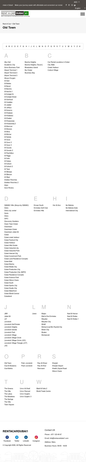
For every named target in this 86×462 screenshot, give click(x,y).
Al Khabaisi (8, 113)
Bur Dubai (28, 70)
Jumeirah (7, 321)
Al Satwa (7, 161)
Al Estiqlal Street (10, 97)
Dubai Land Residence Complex (16, 258)
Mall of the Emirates (49, 316)
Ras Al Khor (41, 365)
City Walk (51, 64)
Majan (44, 313)
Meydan (44, 319)
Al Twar (7, 169)
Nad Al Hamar (72, 313)
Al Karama (8, 110)
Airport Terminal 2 (10, 72)
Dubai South (8, 283)
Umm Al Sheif (25, 388)
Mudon (44, 332)
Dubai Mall (8, 261)
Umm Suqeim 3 (25, 396)
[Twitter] (16, 437)
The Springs (8, 399)
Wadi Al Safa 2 (41, 388)
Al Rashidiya (9, 153)
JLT (5, 319)
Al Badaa (7, 83)
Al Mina (7, 131)
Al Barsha (8, 89)
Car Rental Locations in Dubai (58, 62)
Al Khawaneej (9, 121)
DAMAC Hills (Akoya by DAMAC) (16, 205)
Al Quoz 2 (8, 142)
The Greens (8, 388)
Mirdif (44, 324)
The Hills (7, 391)
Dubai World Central (11, 293)
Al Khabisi (8, 118)
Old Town (16, 24)
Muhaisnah (46, 335)
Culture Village (53, 70)
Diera (6, 216)
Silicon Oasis (57, 371)
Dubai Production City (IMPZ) (15, 272)
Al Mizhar (7, 134)
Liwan (34, 313)
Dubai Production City (12, 269)
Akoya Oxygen (9, 78)
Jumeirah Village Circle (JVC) (15, 340)
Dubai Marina (9, 264)
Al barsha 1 (8, 91)
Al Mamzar (8, 126)
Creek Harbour (53, 67)
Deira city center (10, 210)
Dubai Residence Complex (14, 274)
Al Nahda (7, 137)
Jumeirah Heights (10, 327)
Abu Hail (7, 62)
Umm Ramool (25, 391)
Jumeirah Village (10, 335)
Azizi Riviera (9, 188)
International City (72, 210)
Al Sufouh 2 (8, 166)
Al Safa (7, 158)
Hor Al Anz (57, 205)
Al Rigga (7, 155)
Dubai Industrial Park (12, 250)
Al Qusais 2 (8, 150)
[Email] (72, 5)
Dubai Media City (10, 266)
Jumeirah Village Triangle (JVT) (15, 343)
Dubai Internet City (11, 253)
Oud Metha (8, 368)
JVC (6, 345)
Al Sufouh (7, 163)
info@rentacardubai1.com (59, 438)
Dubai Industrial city (11, 248)
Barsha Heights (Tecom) (34, 64)
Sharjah (55, 363)
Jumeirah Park (9, 332)
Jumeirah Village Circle (12, 337)
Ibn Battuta (70, 205)
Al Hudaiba (8, 102)
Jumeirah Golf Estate (12, 324)
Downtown (8, 226)
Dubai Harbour (9, 242)
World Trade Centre (43, 391)
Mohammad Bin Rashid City (52, 327)
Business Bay (30, 72)
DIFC (6, 218)
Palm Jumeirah (26, 363)
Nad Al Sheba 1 (73, 319)
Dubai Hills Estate (10, 245)
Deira (6, 208)
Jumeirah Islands (10, 329)
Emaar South (38, 205)
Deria (6, 213)
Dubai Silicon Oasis (11, 280)
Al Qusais (8, 147)
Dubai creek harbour (11, 237)
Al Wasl (7, 177)
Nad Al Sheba (72, 316)
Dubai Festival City (11, 240)
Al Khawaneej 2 (10, 123)
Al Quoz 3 (8, 145)
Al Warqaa (8, 171)
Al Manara (8, 129)
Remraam (41, 368)
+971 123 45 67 (56, 434)
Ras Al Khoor (42, 363)
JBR (6, 313)
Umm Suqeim (25, 394)
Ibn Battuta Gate (72, 208)
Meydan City (46, 321)
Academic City (9, 64)
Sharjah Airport (57, 365)
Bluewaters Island (31, 67)
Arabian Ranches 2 (11, 182)
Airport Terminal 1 (10, 70)
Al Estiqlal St (9, 94)
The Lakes (8, 394)
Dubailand (8, 296)
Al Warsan (8, 174)
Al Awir (7, 80)
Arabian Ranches (10, 179)
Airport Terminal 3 (10, 75)
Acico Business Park (12, 67)
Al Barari (7, 86)
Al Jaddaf (7, 105)
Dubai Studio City (10, 288)
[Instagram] (69, 5)
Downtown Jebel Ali (11, 232)
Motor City (45, 329)
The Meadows (9, 396)
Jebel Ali (7, 316)
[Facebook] (66, 5)
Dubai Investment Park (12, 256)
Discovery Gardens (11, 221)
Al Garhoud (8, 99)
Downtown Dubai (10, 229)
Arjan (6, 185)
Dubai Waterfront (10, 291)
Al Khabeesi (8, 115)
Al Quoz (7, 139)
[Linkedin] (26, 437)
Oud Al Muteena (10, 365)
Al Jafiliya (7, 107)
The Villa (7, 402)
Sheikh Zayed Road (59, 368)
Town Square (9, 404)
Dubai (6, 234)
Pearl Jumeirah (26, 365)
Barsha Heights (30, 62)
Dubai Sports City (10, 285)
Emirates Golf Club (41, 208)
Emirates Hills (39, 210)
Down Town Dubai (11, 224)
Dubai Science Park (11, 277)
